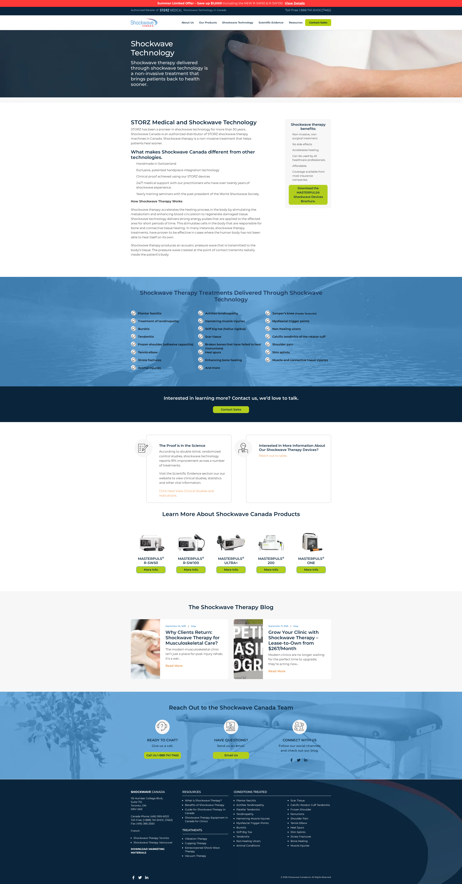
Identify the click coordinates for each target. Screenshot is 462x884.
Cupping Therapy (195, 843)
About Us (188, 22)
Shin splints (281, 352)
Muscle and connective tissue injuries (300, 360)
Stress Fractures (301, 836)
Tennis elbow (148, 352)
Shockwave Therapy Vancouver (153, 842)
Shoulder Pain (299, 818)
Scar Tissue (298, 800)
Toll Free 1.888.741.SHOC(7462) (308, 10)
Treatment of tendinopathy (158, 321)
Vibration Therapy (196, 838)
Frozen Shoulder (301, 809)
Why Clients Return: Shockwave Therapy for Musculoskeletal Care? (192, 637)
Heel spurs (213, 352)
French (135, 830)
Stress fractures (149, 360)
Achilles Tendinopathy (250, 805)
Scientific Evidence (271, 22)
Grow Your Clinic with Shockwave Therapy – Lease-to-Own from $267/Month (293, 640)
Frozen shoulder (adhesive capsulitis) (165, 344)
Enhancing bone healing (223, 360)
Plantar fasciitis (149, 313)
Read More (174, 666)
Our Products (208, 22)
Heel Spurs (297, 827)
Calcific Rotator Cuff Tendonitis (310, 805)
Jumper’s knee (294, 313)
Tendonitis (146, 336)
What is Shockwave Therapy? (204, 800)
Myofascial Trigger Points (252, 823)
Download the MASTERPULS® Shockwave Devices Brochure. (308, 195)
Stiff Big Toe (244, 832)
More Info (151, 569)
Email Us (231, 755)
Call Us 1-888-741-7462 (162, 755)
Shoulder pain (282, 344)
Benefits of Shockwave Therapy (204, 805)
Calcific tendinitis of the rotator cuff (298, 336)
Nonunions (297, 814)
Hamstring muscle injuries (225, 321)
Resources (295, 22)
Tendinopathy (245, 814)
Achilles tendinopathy (221, 313)
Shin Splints (298, 832)
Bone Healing (299, 841)
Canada (148, 792)
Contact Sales (318, 22)
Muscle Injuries (300, 845)
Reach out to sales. (273, 455)
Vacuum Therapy (195, 855)
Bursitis (143, 329)
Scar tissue (213, 336)
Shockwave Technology (237, 22)
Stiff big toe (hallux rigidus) (225, 329)
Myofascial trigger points (290, 321)
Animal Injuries (149, 368)
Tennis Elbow (299, 823)
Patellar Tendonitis (248, 809)
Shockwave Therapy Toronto (151, 838)
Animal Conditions (248, 845)
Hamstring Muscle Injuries (253, 818)
